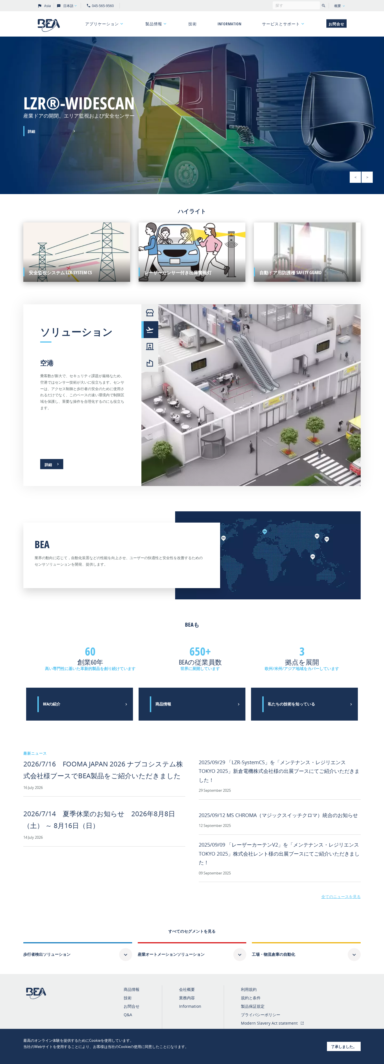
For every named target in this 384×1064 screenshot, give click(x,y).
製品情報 (153, 23)
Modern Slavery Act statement (269, 1023)
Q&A (128, 1014)
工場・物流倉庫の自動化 (273, 954)
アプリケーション (102, 23)
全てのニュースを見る (341, 896)
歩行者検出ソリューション (47, 954)
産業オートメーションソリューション (171, 954)
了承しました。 (344, 1046)
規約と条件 (251, 997)
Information (229, 23)
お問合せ (336, 23)
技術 (192, 23)
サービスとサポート (281, 23)
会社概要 (187, 989)
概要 (337, 5)
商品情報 (131, 989)
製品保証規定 (253, 1006)
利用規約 (249, 989)
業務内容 (187, 997)
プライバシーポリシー (260, 1014)
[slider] (192, 115)
